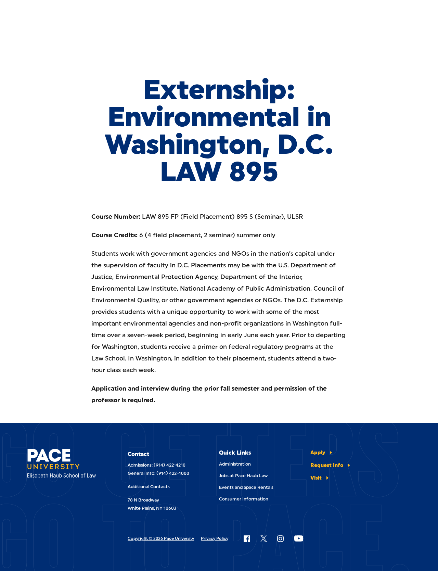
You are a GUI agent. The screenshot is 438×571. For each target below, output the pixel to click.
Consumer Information (243, 499)
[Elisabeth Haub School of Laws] (63, 464)
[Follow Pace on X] (263, 538)
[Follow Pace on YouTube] (299, 538)
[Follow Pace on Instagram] (280, 538)
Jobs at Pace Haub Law (243, 475)
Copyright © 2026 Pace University (161, 538)
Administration (235, 464)
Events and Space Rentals (246, 487)
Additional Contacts (149, 486)
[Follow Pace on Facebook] (247, 538)
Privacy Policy (214, 538)
